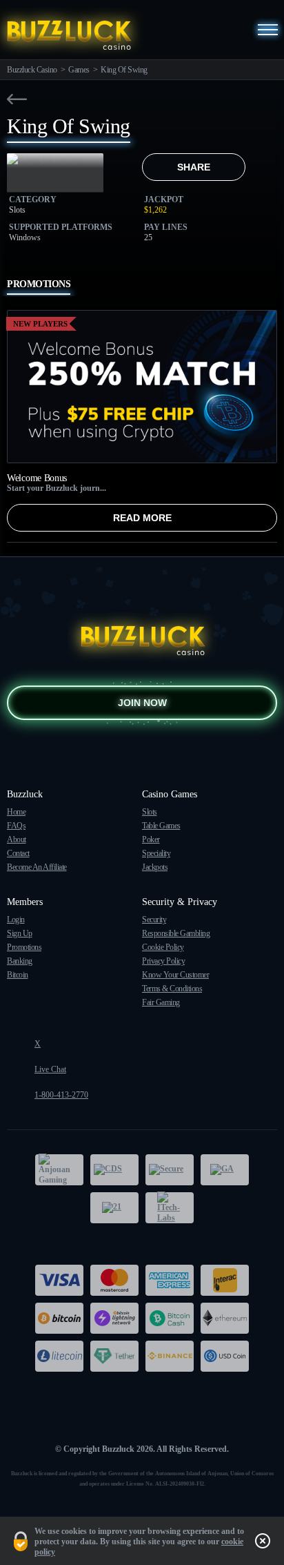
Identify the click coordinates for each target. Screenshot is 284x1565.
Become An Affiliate (37, 867)
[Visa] (59, 1280)
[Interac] (225, 1280)
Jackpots (155, 867)
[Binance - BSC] (169, 1356)
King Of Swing (124, 70)
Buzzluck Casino (32, 70)
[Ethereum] (225, 1318)
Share (193, 167)
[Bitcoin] (59, 1318)
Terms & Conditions (172, 988)
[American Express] (169, 1280)
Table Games (161, 825)
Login (16, 919)
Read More (142, 517)
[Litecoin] (59, 1356)
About (16, 839)
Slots (149, 812)
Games (79, 70)
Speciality (156, 853)
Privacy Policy (163, 961)
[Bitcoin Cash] (169, 1318)
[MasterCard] (114, 1280)
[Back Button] (17, 99)
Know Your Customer (175, 975)
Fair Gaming (161, 1002)
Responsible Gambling (176, 933)
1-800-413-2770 (61, 1095)
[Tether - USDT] (114, 1356)
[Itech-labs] (169, 1207)
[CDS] (114, 1169)
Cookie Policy (163, 947)
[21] (114, 1207)
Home (16, 812)
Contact (18, 853)
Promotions (24, 947)
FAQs (16, 825)
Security (154, 919)
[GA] (225, 1169)
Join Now (142, 702)
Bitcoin (17, 975)
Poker (151, 839)
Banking (19, 961)
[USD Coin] (225, 1356)
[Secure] (169, 1169)
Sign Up (19, 933)
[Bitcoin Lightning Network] (114, 1318)
